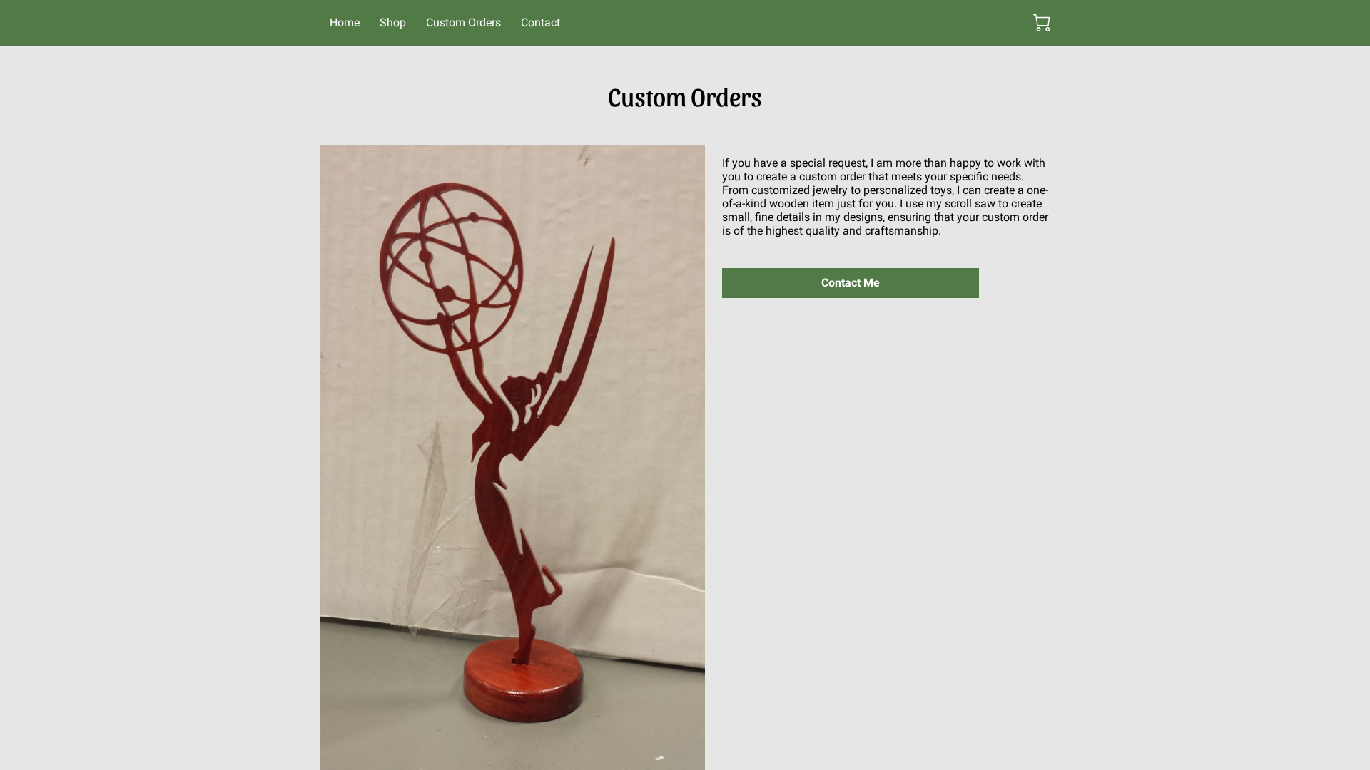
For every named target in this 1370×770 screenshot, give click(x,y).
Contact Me (850, 282)
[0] (1041, 22)
